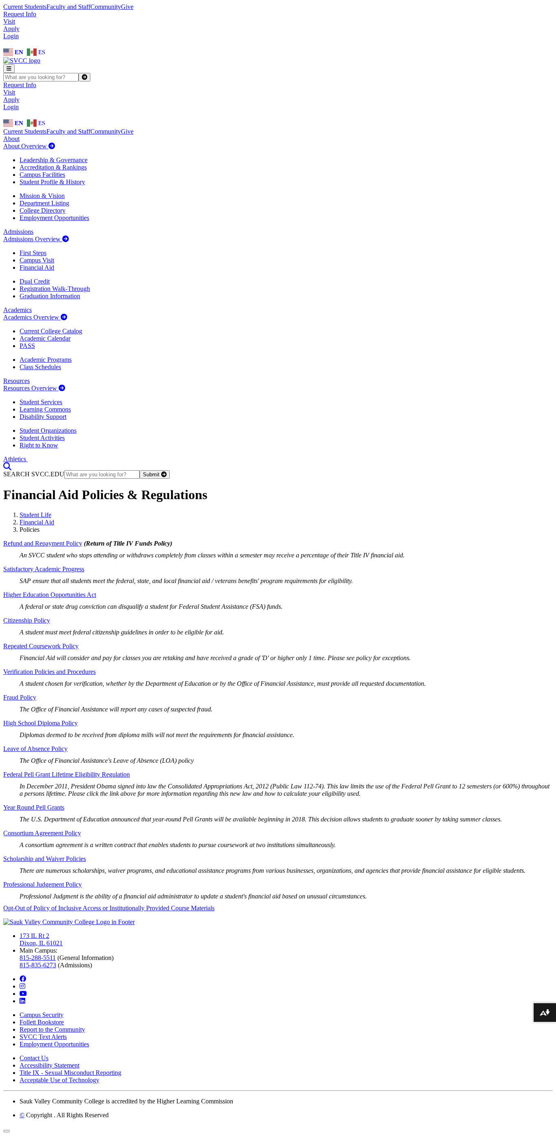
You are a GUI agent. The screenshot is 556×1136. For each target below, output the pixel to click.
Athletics (15, 459)
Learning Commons (45, 409)
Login (11, 36)
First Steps (33, 252)
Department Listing (44, 203)
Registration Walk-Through (55, 288)
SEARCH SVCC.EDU (33, 474)
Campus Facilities (42, 174)
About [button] (11, 138)
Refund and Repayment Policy (42, 543)
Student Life (35, 514)
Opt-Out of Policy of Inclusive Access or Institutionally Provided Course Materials (109, 908)
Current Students (24, 6)
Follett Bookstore (42, 1022)
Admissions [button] (18, 231)
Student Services (41, 401)
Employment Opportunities (54, 217)
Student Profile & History (52, 181)
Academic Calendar (45, 338)
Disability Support (43, 416)
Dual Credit (35, 281)
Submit (152, 474)
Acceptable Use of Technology (59, 1080)
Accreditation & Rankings (53, 167)
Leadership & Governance (54, 159)
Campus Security (41, 1014)
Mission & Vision (42, 195)
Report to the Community (52, 1029)
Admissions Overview (32, 239)
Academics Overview (32, 317)
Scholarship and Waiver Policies (44, 858)
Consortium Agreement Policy (42, 833)
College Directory (43, 210)
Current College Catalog (51, 331)
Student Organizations (48, 430)
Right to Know (39, 445)
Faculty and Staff (68, 6)
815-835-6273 (38, 965)
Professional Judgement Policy (42, 884)
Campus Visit (37, 260)
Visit (9, 21)
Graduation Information (50, 296)
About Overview (25, 146)
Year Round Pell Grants (33, 807)
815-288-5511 (38, 957)
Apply (11, 28)
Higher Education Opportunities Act (49, 594)
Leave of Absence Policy (35, 748)
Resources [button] (16, 380)
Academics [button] (17, 309)
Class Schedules (40, 366)
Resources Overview (31, 388)
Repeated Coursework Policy (41, 646)
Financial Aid (37, 267)
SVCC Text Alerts (43, 1036)
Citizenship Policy (26, 620)
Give (127, 6)
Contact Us (34, 1058)
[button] (7, 466)
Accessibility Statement (49, 1065)
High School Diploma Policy (40, 723)
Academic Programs (46, 359)
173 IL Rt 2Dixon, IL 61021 (41, 939)
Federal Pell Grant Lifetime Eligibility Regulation (66, 774)
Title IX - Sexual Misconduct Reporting (70, 1072)
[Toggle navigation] (9, 68)
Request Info (19, 14)
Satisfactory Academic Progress (43, 569)
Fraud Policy (19, 697)
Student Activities (42, 437)
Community (105, 6)
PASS (27, 345)
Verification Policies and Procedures (49, 671)
